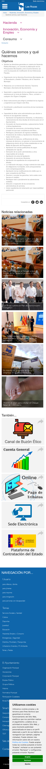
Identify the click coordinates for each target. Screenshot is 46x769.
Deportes (5, 621)
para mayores (7, 593)
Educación (6, 630)
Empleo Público (7, 680)
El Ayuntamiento (10, 662)
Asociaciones (6, 672)
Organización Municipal (10, 668)
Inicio (5, 13)
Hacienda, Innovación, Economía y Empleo (24, 13)
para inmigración (8, 597)
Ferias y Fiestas (7, 650)
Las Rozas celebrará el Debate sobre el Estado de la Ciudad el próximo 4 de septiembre (20, 273)
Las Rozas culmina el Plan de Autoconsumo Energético (21, 306)
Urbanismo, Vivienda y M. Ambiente (14, 646)
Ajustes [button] (27, 764)
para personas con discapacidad (13, 601)
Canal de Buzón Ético (23, 431)
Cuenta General (23, 459)
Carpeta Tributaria (23, 487)
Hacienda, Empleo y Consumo (13, 634)
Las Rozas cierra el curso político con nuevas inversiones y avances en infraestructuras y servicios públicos (22, 241)
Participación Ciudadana (10, 697)
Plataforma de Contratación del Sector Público (23, 543)
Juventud (5, 625)
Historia (5, 688)
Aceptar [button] (27, 757)
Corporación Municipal (10, 676)
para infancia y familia (9, 584)
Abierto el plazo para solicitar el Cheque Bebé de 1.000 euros (20, 404)
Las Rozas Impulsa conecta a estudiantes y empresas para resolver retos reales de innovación (21, 338)
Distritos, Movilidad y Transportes (14, 642)
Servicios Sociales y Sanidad (12, 613)
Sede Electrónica (23, 515)
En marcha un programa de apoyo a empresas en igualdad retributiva (18, 371)
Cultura (5, 617)
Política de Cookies (20, 742)
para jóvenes (6, 588)
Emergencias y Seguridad (11, 638)
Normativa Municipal (9, 693)
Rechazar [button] (27, 760)
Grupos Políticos (8, 684)
